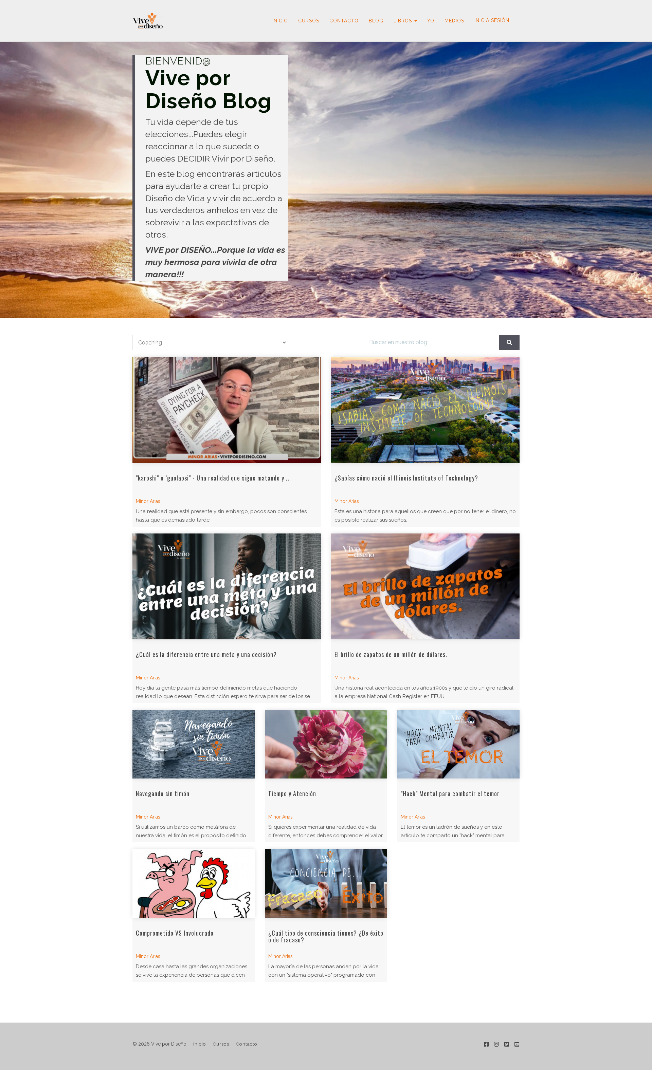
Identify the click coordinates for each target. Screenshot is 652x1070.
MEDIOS (454, 20)
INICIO (280, 20)
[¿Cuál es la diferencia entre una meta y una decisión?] (226, 586)
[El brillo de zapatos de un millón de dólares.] (425, 586)
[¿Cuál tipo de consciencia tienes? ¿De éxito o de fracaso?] (326, 883)
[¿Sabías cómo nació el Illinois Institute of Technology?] (425, 410)
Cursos (221, 1044)
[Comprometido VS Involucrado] (193, 883)
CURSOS (308, 20)
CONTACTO (344, 20)
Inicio (199, 1044)
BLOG (376, 20)
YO (430, 20)
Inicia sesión (491, 20)
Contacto (246, 1044)
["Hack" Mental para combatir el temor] (458, 744)
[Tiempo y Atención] (326, 744)
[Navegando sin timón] (193, 744)
